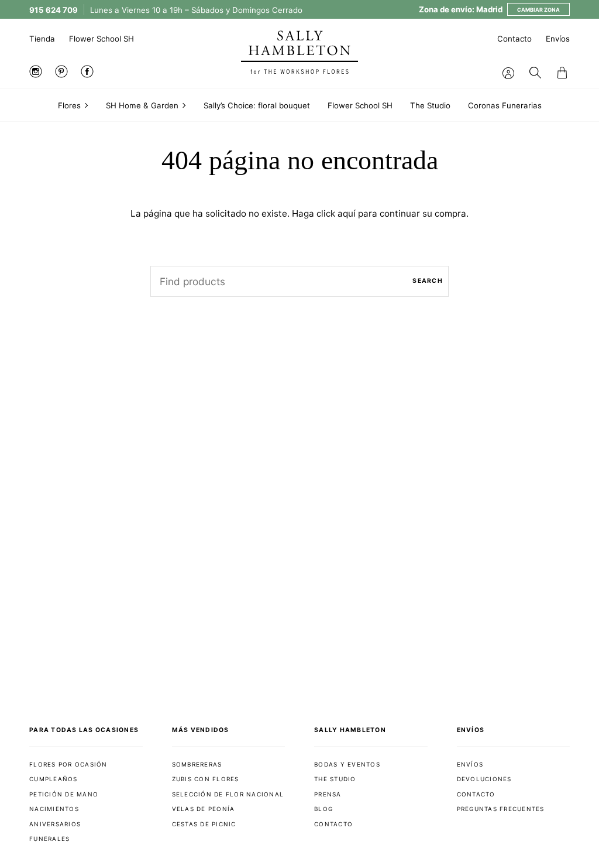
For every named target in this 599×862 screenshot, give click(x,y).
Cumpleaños (53, 778)
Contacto (514, 38)
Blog (323, 808)
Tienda (42, 38)
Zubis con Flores (205, 778)
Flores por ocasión (68, 764)
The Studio (335, 778)
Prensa (328, 794)
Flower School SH (101, 38)
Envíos (558, 38)
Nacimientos (54, 808)
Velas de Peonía (203, 808)
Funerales (49, 838)
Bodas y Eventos (347, 764)
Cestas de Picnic (204, 823)
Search (427, 281)
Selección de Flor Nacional (228, 794)
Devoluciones (484, 778)
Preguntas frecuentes (501, 808)
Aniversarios (55, 823)
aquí (347, 213)
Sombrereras (197, 764)
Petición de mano (63, 794)
